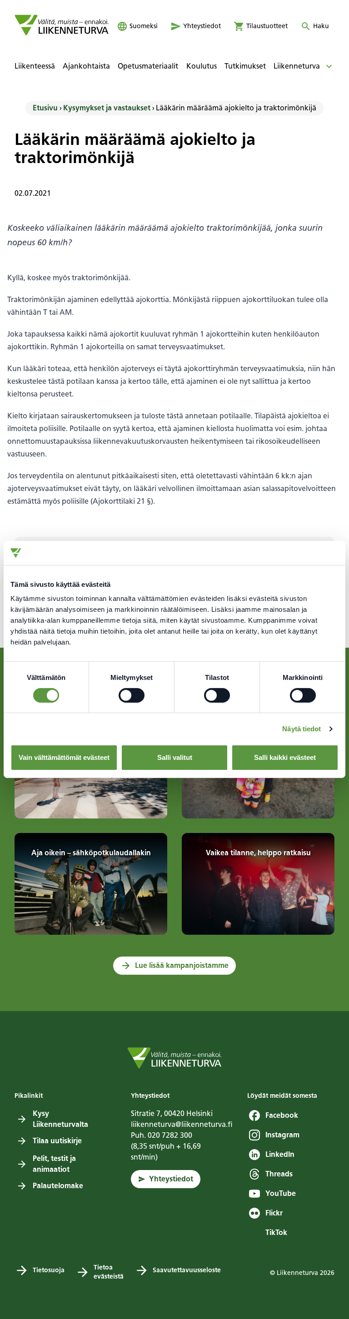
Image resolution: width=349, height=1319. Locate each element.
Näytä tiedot (301, 729)
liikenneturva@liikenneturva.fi (182, 1124)
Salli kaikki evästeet (285, 757)
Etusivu (45, 108)
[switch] (132, 695)
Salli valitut (174, 757)
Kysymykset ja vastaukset (106, 108)
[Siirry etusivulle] (62, 25)
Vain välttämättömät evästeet (64, 757)
